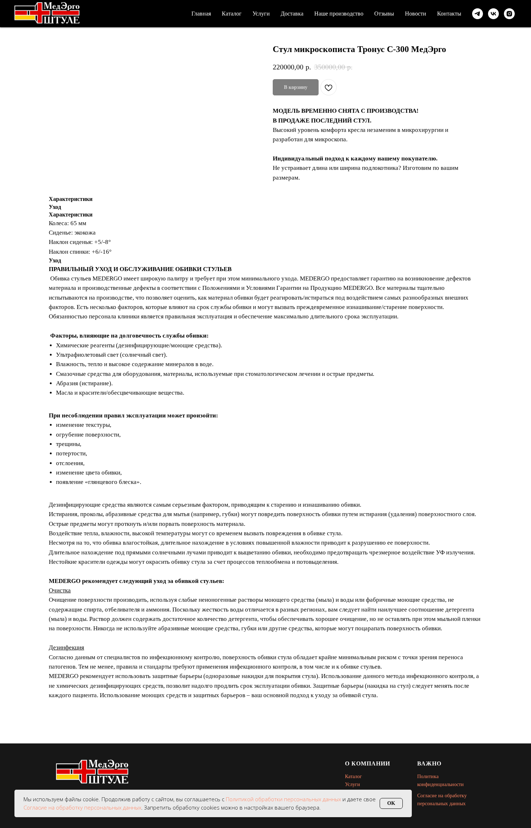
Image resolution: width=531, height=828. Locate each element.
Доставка (292, 13)
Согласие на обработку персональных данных (82, 807)
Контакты (449, 13)
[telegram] (477, 13)
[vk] (493, 13)
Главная (201, 13)
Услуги (261, 13)
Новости (415, 13)
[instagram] (509, 13)
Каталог (232, 13)
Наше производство (338, 13)
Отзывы (384, 13)
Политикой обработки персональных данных (284, 799)
